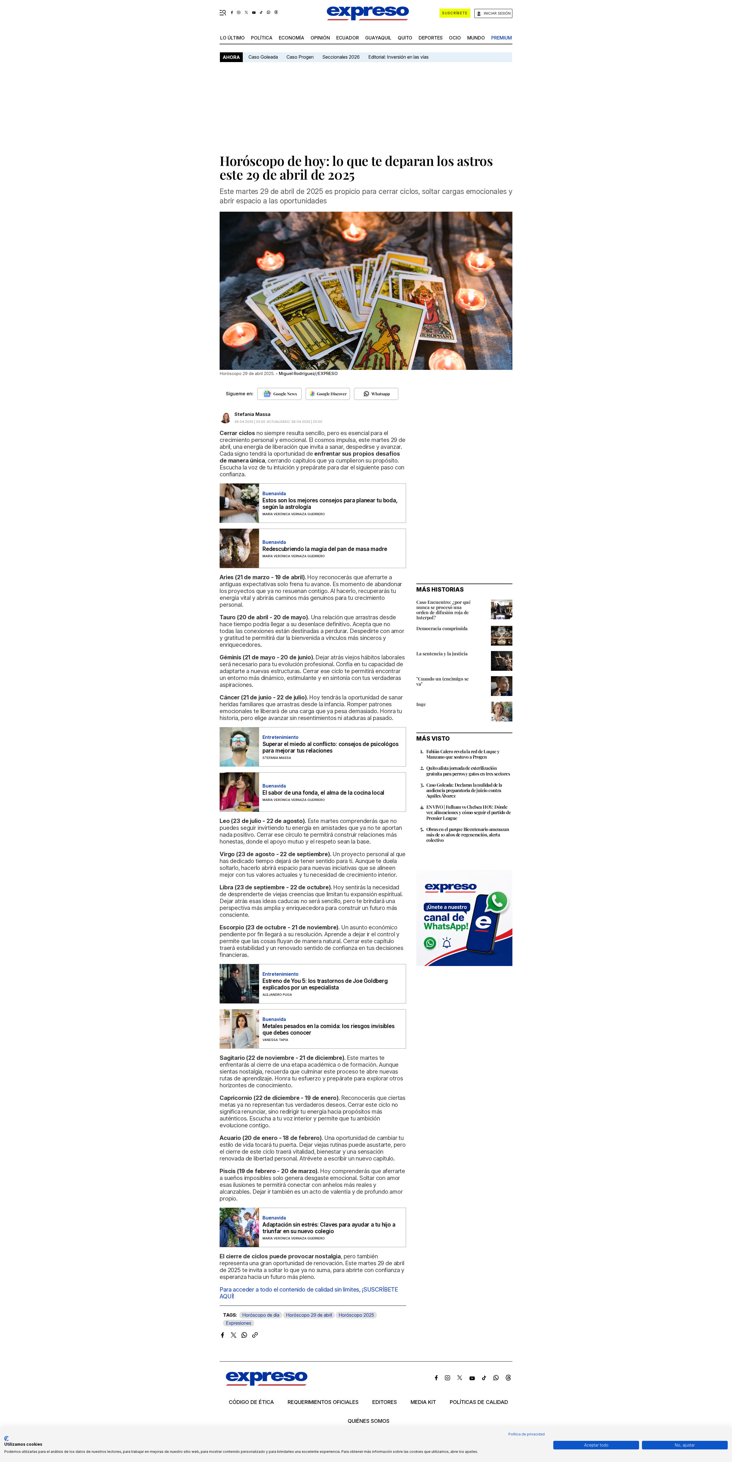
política (261, 37)
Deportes (431, 37)
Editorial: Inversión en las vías (398, 57)
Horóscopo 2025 (356, 1315)
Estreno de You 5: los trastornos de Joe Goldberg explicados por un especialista (324, 984)
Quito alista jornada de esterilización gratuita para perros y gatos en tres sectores (468, 770)
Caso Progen (300, 57)
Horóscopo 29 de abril (309, 1315)
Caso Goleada (263, 57)
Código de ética (251, 1402)
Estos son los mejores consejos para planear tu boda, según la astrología (330, 503)
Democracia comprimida (442, 628)
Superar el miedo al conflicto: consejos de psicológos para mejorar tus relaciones (330, 747)
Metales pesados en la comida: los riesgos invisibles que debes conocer (328, 1029)
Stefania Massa (252, 414)
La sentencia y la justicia (442, 653)
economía (291, 37)
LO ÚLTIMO (232, 37)
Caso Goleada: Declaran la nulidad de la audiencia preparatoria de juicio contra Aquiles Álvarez (464, 790)
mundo (476, 37)
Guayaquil (378, 37)
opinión (320, 37)
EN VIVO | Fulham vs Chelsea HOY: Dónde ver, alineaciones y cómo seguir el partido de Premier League (468, 812)
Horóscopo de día (260, 1315)
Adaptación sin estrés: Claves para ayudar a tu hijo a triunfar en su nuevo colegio (328, 1228)
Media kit (423, 1402)
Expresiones (238, 1323)
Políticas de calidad (479, 1402)
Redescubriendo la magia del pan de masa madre (324, 549)
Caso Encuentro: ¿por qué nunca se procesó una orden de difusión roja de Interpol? (443, 609)
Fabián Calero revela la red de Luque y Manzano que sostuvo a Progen (462, 754)
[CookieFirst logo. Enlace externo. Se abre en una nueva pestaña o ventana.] (6, 1438)
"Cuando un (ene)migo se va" (442, 681)
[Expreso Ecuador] (266, 1384)
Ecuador (347, 37)
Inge (421, 704)
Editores (384, 1402)
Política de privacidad (526, 1434)
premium (501, 37)
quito (405, 37)
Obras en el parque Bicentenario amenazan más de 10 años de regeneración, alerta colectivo (467, 834)
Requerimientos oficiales (323, 1402)
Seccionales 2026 (341, 57)
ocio (455, 37)
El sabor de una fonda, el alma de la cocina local (323, 792)
